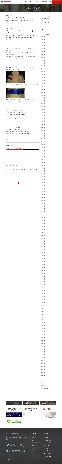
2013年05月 (43, 278)
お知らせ (42, 382)
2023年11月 (43, 86)
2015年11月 (43, 232)
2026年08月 (43, 36)
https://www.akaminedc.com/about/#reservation (15, 110)
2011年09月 (43, 308)
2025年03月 (43, 62)
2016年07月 (43, 220)
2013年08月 (43, 273)
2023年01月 (43, 101)
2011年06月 (43, 313)
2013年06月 (43, 276)
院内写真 (33, 445)
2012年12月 (43, 285)
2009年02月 (43, 355)
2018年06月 (43, 185)
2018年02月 (43, 191)
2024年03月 (43, 80)
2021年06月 (43, 130)
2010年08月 (43, 328)
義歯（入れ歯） (43, 385)
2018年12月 (43, 176)
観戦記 (42, 390)
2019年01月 (43, 174)
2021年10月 (43, 124)
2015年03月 (43, 244)
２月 (7, 161)
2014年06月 (43, 258)
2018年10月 (43, 179)
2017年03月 (43, 208)
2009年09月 (43, 345)
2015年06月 (43, 240)
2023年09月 (43, 89)
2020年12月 (43, 139)
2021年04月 (43, 133)
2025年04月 (43, 60)
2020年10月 (43, 142)
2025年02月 (43, 63)
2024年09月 (43, 71)
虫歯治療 (46, 435)
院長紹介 (37, 2)
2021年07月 (43, 129)
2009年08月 (43, 346)
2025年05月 (43, 59)
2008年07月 (43, 366)
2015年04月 (43, 243)
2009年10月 (43, 343)
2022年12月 (43, 103)
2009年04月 (43, 352)
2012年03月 (43, 299)
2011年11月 (43, 305)
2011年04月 (43, 316)
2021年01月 (43, 138)
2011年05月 (43, 314)
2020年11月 (43, 141)
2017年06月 (43, 203)
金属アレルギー (47, 453)
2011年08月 (43, 310)
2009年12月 (43, 340)
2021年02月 (43, 136)
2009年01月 (43, 357)
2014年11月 (43, 250)
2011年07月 (43, 311)
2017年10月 (43, 197)
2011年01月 (43, 320)
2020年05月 (43, 150)
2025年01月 (43, 65)
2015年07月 (43, 238)
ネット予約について (35, 442)
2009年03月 (43, 354)
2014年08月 (43, 255)
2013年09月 (43, 272)
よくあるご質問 (44, 2)
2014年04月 (43, 261)
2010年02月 (43, 337)
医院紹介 (33, 437)
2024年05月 (43, 77)
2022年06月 (43, 112)
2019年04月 (43, 170)
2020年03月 (43, 153)
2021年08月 (43, 127)
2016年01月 (43, 229)
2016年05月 (43, 223)
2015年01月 (43, 247)
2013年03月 (43, 281)
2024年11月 (43, 68)
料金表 (49, 2)
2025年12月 (43, 48)
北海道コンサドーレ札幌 (45, 388)
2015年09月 (43, 235)
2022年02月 (43, 118)
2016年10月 (43, 215)
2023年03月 (43, 98)
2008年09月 (43, 363)
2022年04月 (43, 115)
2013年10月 (43, 270)
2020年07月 (43, 147)
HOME (33, 435)
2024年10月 (43, 69)
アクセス (33, 440)
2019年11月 (43, 159)
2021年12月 (43, 121)
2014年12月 (43, 249)
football (42, 391)
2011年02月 (43, 319)
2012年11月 (43, 287)
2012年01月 (43, 302)
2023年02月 (43, 100)
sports (42, 393)
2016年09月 (43, 217)
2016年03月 (43, 226)
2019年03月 (43, 171)
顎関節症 (46, 450)
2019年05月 (43, 168)
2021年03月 (43, 135)
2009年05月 (43, 351)
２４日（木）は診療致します (16, 17)
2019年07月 (43, 165)
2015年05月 (43, 241)
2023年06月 (43, 94)
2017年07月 (43, 202)
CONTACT (13, 459)
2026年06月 (43, 39)
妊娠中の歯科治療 (48, 440)
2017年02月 (43, 209)
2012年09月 (43, 290)
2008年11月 (43, 360)
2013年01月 (43, 284)
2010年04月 (43, 334)
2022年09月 (43, 107)
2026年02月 (43, 45)
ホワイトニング (47, 442)
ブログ (33, 448)
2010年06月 (43, 331)
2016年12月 (43, 212)
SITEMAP (8, 459)
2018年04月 (43, 188)
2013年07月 (43, 275)
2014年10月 (43, 252)
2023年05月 (43, 95)
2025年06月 (43, 57)
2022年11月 (43, 104)
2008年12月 (43, 358)
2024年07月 (43, 74)
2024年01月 (43, 83)
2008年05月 (43, 369)
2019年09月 (43, 162)
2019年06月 (43, 167)
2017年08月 (43, 200)
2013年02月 (43, 282)
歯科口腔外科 (47, 448)
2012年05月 (43, 296)
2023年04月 (43, 97)
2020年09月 (43, 144)
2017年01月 (43, 211)
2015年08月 (43, 237)
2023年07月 (43, 92)
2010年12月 (43, 322)
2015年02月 (43, 246)
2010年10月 (43, 325)
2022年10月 (43, 106)
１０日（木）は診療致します (16, 148)
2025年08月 (43, 54)
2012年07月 (43, 293)
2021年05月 (43, 132)
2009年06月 (43, 349)
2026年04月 (43, 42)
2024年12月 (43, 66)
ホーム (22, 2)
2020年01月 (43, 156)
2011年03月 (43, 317)
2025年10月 (43, 51)
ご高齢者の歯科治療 (48, 456)
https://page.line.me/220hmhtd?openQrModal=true (15, 114)
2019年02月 (43, 173)
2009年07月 (43, 348)
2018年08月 (43, 182)
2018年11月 (43, 177)
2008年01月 (43, 375)
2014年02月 (43, 264)
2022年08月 (43, 109)
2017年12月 (43, 194)
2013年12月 (43, 267)
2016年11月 (43, 214)
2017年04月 (43, 206)
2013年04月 (43, 279)
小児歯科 (46, 437)
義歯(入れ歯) (47, 445)
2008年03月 (43, 372)
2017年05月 (43, 205)
